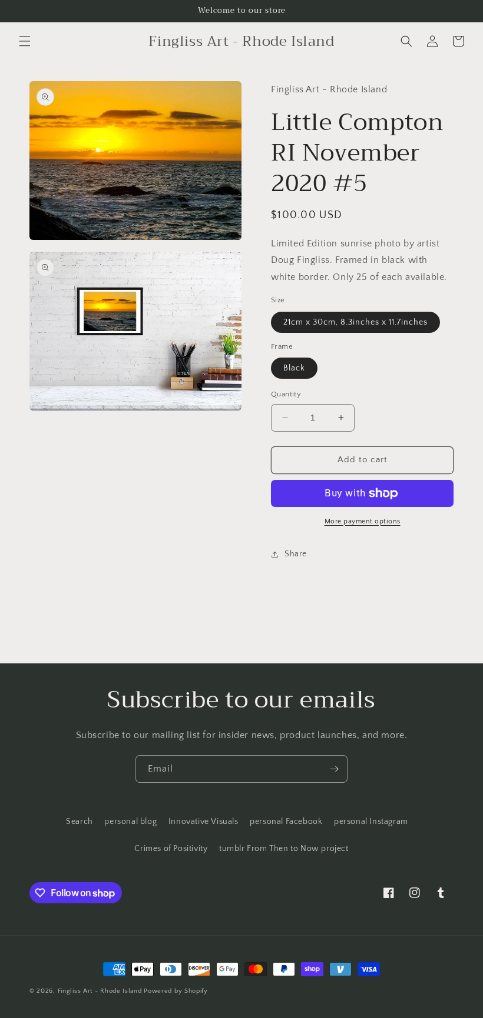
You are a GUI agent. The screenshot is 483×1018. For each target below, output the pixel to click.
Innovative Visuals (203, 821)
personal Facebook (286, 821)
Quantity (286, 394)
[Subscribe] (334, 769)
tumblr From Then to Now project (284, 848)
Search (79, 821)
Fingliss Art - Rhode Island (100, 990)
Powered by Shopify (176, 990)
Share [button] (295, 554)
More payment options (363, 521)
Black (294, 368)
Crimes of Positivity (170, 848)
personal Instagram (371, 821)
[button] (25, 41)
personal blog (130, 821)
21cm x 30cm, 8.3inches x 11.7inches (355, 322)
